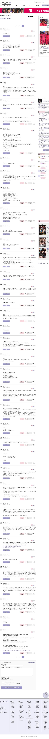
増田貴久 (21, 718)
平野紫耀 (45, 725)
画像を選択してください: (6, 677)
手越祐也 (21, 720)
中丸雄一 (29, 716)
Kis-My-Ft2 (37, 701)
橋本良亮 (37, 722)
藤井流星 (45, 707)
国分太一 (13, 705)
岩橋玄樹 (45, 721)
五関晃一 (37, 726)
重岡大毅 (45, 702)
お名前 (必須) (3, 664)
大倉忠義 (29, 707)
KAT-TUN (28, 712)
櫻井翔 (21, 707)
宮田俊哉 (37, 710)
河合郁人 (37, 725)
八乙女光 (47, 47)
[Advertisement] (15, 23)
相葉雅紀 (21, 702)
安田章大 (29, 706)
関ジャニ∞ (29, 701)
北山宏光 (37, 702)
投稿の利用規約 (31, 662)
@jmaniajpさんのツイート (43, 263)
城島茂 (12, 702)
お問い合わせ (2, 707)
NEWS (20, 715)
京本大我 (45, 713)
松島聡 (37, 718)
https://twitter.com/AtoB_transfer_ (9, 547)
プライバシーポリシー (4, 709)
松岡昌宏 (13, 706)
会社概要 (1, 708)
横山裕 (29, 710)
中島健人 (37, 715)
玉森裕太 (37, 705)
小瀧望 (45, 710)
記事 (23, 5)
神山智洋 (45, 706)
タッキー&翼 (21, 710)
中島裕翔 (29, 722)
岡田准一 (13, 717)
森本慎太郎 (45, 720)
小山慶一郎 (21, 716)
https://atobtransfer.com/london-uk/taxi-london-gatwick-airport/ (14, 545)
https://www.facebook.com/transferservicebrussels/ (12, 546)
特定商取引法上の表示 (4, 712)
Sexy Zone (37, 712)
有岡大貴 (41, 48)
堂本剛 (12, 722)
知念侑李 (29, 721)
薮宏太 (44, 47)
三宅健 (12, 716)
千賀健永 (37, 707)
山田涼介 (29, 720)
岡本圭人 (44, 48)
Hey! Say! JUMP (43, 46)
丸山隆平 (29, 705)
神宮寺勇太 (45, 722)
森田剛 (12, 715)
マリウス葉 (37, 717)
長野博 (12, 712)
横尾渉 (37, 706)
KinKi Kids (13, 720)
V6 (11, 710)
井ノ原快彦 (13, 713)
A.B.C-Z (36, 721)
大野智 (21, 706)
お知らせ (1, 706)
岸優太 (45, 723)
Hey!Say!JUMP (3, 18)
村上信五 (29, 708)
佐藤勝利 (37, 713)
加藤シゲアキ (22, 717)
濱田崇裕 (45, 708)
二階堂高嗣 (37, 708)
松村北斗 (45, 717)
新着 (41, 111)
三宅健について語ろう (44, 166)
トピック (30, 5)
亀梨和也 (29, 713)
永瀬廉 (45, 726)
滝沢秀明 (21, 711)
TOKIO (12, 701)
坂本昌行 (13, 711)
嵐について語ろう (43, 175)
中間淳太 (45, 705)
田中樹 (45, 715)
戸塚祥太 (37, 723)
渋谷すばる (29, 702)
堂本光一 (13, 721)
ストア (16, 5)
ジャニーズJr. (45, 712)
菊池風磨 (37, 716)
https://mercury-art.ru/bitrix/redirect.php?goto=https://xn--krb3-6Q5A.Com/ (16, 650)
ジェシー (45, 718)
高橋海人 (45, 727)
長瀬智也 (13, 707)
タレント (37, 5)
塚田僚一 (37, 727)
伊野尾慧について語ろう (45, 156)
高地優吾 (45, 716)
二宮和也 (21, 705)
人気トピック (41, 154)
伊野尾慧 (8, 18)
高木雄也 (29, 726)
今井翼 (21, 712)
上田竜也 (29, 715)
